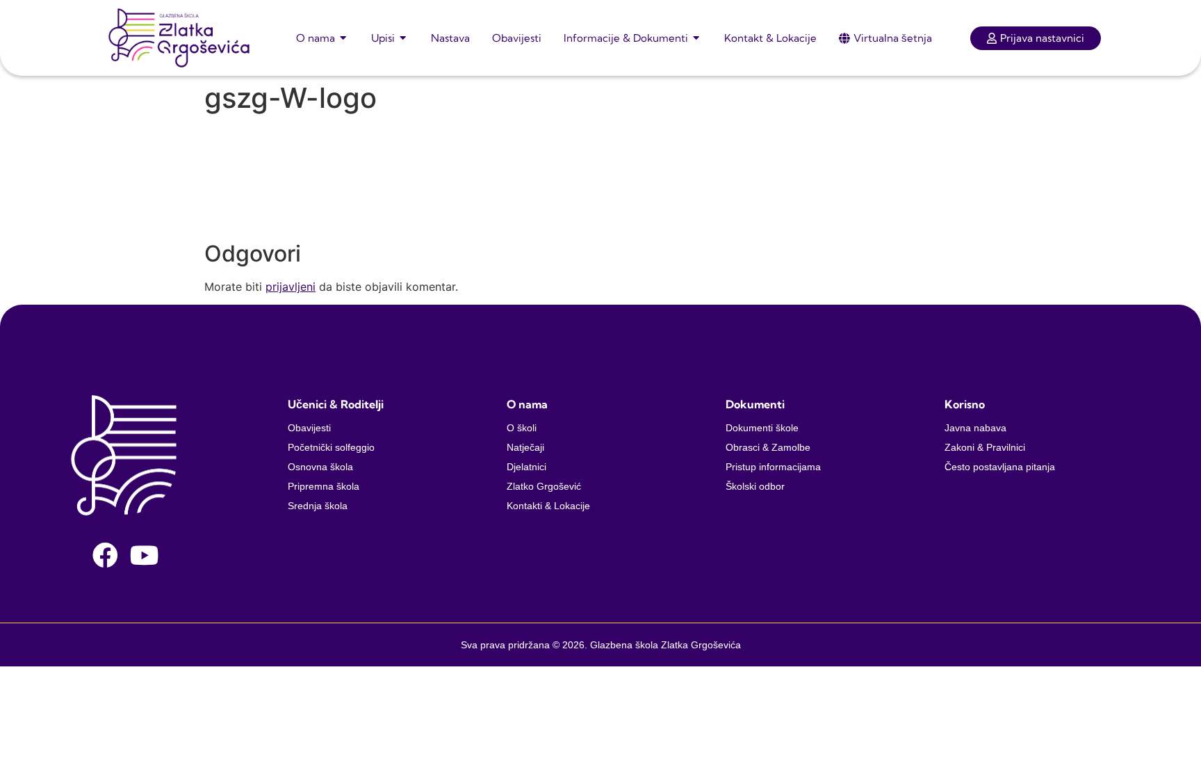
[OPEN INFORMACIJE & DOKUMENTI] (697, 38)
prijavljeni (290, 287)
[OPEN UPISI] (403, 38)
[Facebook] (105, 555)
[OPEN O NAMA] (343, 38)
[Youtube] (145, 555)
